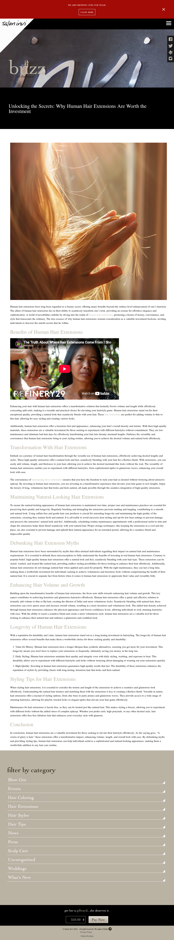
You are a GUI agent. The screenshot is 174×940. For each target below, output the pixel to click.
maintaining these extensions (47, 479)
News (13, 833)
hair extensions (112, 414)
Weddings (17, 868)
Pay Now (98, 920)
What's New (19, 877)
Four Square (170, 52)
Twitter (170, 46)
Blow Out (17, 780)
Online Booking (87, 936)
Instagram (170, 58)
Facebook (170, 39)
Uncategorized (21, 859)
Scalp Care (18, 851)
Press (13, 842)
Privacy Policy (86, 932)
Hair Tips (17, 824)
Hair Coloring (21, 797)
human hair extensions (101, 314)
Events (14, 788)
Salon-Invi (17, 36)
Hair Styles (18, 815)
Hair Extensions (23, 806)
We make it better (101, 929)
